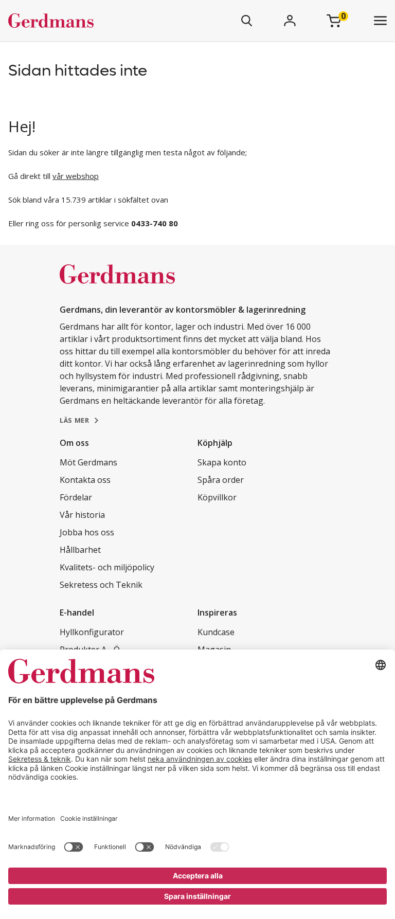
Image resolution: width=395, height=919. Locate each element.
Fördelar (76, 497)
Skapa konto (222, 462)
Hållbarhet (80, 549)
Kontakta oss (85, 479)
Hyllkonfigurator (92, 632)
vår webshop (75, 176)
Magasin (214, 649)
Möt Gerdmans (88, 462)
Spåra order (221, 479)
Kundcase (216, 632)
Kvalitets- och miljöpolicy (107, 567)
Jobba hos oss (87, 532)
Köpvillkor (217, 497)
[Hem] (81, 20)
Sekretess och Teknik (101, 584)
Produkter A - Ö (90, 649)
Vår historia (82, 514)
